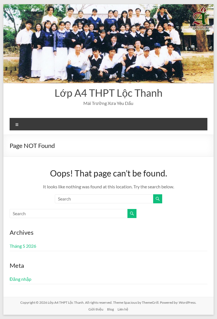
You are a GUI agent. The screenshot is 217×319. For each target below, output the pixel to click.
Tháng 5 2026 (23, 246)
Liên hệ (123, 309)
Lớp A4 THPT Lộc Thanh (108, 93)
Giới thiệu (95, 309)
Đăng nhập (20, 279)
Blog (110, 309)
